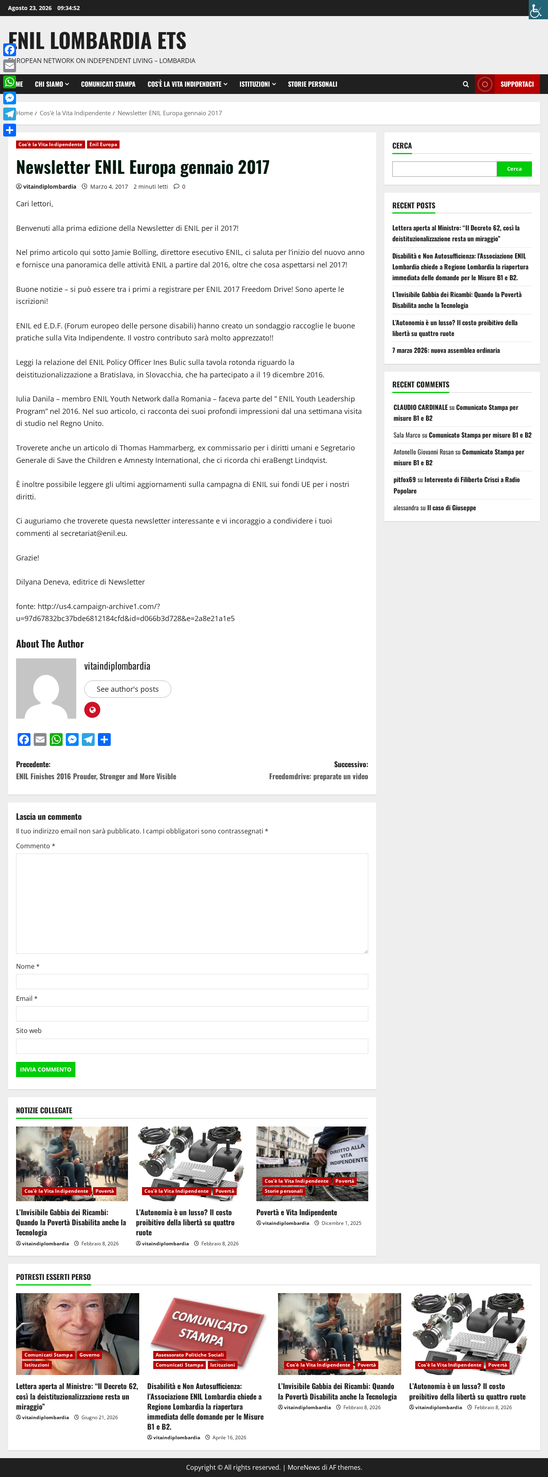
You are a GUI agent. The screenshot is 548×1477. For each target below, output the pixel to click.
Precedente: (96, 770)
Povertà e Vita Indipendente (296, 1212)
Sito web (29, 1030)
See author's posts (128, 689)
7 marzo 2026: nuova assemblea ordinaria (446, 350)
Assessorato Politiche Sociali (190, 1354)
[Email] (10, 66)
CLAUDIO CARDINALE (421, 407)
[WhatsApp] (10, 82)
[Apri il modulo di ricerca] (466, 84)
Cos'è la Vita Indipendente (50, 144)
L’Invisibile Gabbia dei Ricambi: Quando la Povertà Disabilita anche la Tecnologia (71, 1222)
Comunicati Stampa (108, 84)
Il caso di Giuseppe (451, 507)
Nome (28, 966)
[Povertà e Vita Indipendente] (312, 1164)
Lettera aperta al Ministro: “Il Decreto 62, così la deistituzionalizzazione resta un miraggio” (77, 1396)
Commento (35, 845)
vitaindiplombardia (49, 186)
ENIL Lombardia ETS (97, 39)
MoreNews (304, 1467)
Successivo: (318, 770)
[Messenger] (10, 98)
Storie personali (312, 84)
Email (27, 998)
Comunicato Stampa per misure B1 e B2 (480, 435)
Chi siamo (49, 84)
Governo (89, 1354)
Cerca (402, 146)
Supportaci (517, 84)
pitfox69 (405, 479)
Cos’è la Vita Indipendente (184, 84)
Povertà (104, 1191)
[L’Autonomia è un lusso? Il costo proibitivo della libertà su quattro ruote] (192, 1164)
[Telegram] (10, 114)
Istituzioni (254, 84)
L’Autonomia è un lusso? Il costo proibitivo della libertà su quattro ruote (185, 1222)
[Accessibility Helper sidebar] (538, 9)
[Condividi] (10, 130)
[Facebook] (10, 50)
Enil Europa (103, 144)
